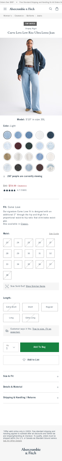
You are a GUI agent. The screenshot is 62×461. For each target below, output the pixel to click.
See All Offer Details (12, 441)
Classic (24, 224)
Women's (7, 16)
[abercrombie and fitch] (22, 9)
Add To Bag (40, 347)
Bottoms (30, 16)
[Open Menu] (4, 9)
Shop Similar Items (35, 286)
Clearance (19, 16)
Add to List (33, 360)
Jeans (39, 16)
